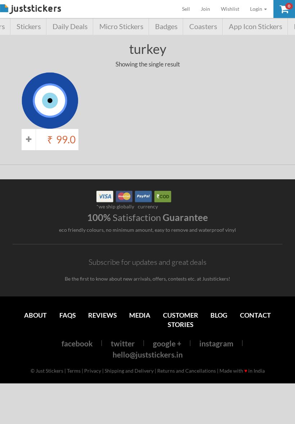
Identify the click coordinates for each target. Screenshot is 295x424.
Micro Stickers (121, 26)
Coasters (203, 26)
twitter (123, 343)
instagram (216, 343)
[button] (284, 9)
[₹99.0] (50, 125)
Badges (166, 26)
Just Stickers (30, 9)
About (35, 315)
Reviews (102, 315)
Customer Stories (180, 319)
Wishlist (230, 9)
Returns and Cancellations (186, 371)
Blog (218, 315)
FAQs (67, 315)
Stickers (29, 26)
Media (139, 315)
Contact (255, 315)
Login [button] (256, 9)
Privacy (92, 371)
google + (167, 343)
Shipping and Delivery (129, 371)
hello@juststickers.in (148, 354)
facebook (77, 343)
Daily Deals (70, 26)
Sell (188, 8)
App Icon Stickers (255, 26)
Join (205, 9)
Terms (74, 371)
